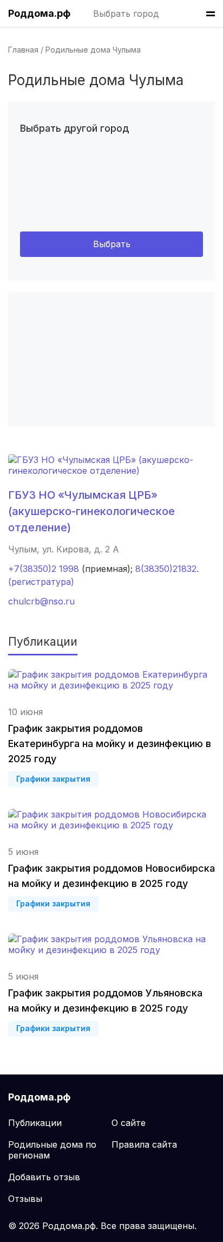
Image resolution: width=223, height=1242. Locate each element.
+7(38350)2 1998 (43, 568)
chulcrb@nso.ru (41, 601)
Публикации (35, 1122)
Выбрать (111, 244)
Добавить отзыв (44, 1177)
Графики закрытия (53, 778)
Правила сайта (144, 1144)
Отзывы (25, 1198)
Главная (23, 49)
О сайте (129, 1122)
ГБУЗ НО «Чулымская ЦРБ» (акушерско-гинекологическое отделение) (91, 511)
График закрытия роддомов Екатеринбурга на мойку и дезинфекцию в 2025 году (109, 743)
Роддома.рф (39, 13)
